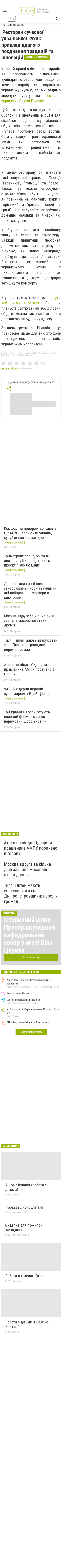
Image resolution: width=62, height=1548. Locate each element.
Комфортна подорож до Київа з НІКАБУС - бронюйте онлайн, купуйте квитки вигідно (30, 533)
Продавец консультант (24, 1207)
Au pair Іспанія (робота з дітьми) (26, 1187)
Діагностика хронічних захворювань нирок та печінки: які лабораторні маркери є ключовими (30, 590)
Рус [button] (12, 18)
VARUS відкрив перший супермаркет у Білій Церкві (27, 691)
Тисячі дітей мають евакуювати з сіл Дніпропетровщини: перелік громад (30, 645)
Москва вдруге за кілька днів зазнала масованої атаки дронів (29, 620)
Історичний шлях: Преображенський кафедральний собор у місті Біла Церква (29, 935)
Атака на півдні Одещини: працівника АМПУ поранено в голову (29, 669)
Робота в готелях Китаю (25, 1276)
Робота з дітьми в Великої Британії (27, 1324)
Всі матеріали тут (31, 957)
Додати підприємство (31, 1031)
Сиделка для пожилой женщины (24, 1227)
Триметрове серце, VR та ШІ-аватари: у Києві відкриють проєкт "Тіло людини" (27, 561)
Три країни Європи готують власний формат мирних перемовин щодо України (27, 716)
